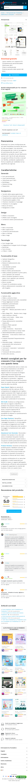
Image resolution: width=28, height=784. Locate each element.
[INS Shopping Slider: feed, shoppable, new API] (7, 682)
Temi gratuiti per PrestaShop (14, 12)
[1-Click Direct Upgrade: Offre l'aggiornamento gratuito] (20, 638)
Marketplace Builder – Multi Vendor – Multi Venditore (19, 670)
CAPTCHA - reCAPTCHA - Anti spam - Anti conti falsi (7, 670)
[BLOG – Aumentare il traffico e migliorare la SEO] (20, 704)
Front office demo (7, 83)
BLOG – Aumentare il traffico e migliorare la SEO (20, 713)
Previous (1, 108)
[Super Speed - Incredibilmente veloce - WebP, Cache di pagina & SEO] (14, 104)
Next (27, 108)
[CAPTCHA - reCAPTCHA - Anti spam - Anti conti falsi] (7, 660)
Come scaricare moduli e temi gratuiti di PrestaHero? (13, 617)
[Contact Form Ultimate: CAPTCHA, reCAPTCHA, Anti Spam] (7, 638)
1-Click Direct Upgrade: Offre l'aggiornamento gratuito (19, 648)
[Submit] (25, 7)
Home (2, 12)
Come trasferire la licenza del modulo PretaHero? (12, 613)
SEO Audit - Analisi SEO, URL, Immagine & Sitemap (20, 692)
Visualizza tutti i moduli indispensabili (14, 125)
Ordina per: (4, 519)
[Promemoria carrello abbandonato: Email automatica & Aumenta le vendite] (7, 704)
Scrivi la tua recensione (14, 511)
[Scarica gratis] (14, 75)
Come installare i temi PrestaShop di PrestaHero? (12, 610)
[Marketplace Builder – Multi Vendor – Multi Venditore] (20, 660)
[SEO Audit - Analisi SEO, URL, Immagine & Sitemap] (20, 682)
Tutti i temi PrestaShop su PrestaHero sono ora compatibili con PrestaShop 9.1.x (13, 620)
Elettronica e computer (7, 14)
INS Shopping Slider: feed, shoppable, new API (7, 691)
